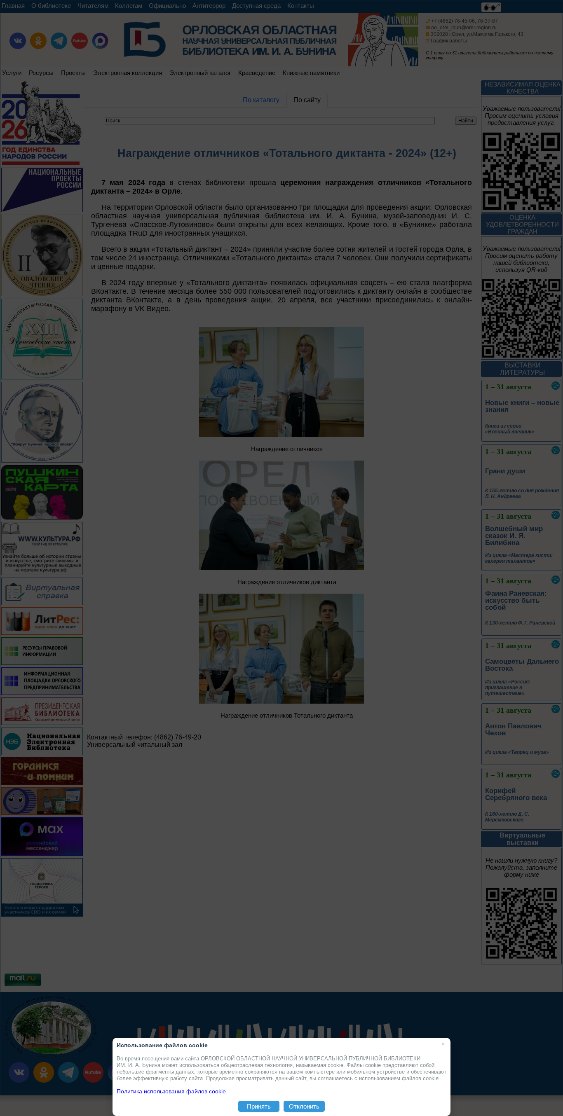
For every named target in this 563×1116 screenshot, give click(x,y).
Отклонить (304, 1106)
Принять (259, 1106)
